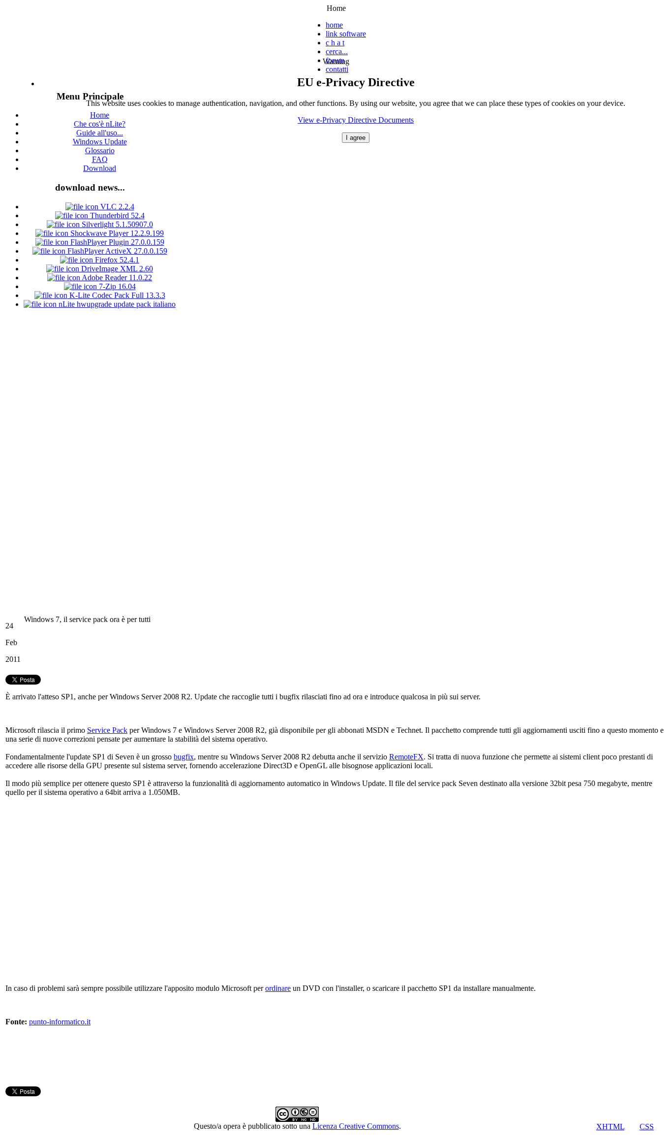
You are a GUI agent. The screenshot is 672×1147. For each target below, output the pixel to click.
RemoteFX (406, 757)
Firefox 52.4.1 (116, 260)
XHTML (610, 1126)
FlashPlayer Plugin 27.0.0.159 (116, 242)
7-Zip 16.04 (116, 286)
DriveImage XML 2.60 (116, 268)
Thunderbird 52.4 (116, 215)
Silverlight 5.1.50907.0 (116, 224)
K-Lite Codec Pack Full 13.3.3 (116, 295)
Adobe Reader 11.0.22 (116, 277)
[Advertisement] (90, 464)
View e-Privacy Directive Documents (356, 120)
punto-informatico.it (60, 1021)
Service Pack (107, 730)
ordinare (278, 988)
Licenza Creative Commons (355, 1126)
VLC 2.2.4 (116, 206)
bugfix (184, 757)
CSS (647, 1126)
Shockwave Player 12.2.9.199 (116, 233)
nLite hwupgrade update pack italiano (116, 304)
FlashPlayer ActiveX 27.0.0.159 (116, 251)
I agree (356, 137)
